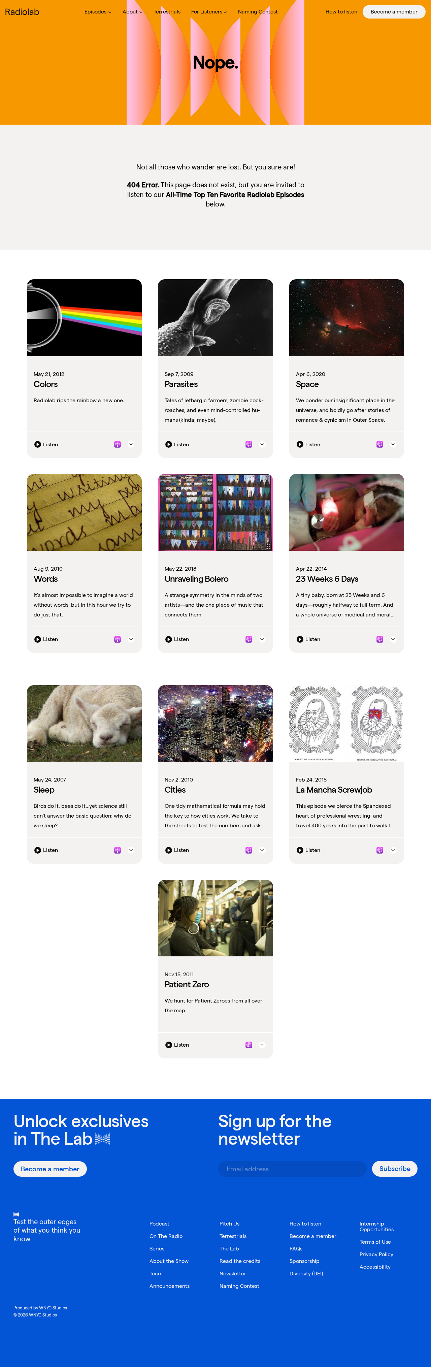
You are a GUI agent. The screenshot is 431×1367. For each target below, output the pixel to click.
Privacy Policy (376, 1254)
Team (156, 1273)
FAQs (296, 1248)
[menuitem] (98, 12)
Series (157, 1248)
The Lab (61, 1138)
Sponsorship (305, 1261)
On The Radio (166, 1236)
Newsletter (233, 1273)
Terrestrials (233, 1236)
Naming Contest (239, 1286)
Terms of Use (375, 1242)
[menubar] (252, 12)
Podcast (159, 1224)
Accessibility (375, 1267)
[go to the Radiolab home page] (23, 11)
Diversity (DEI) (306, 1273)
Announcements (170, 1286)
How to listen (305, 1224)
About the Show (169, 1261)
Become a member (313, 1236)
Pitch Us (229, 1224)
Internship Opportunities (377, 1226)
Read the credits (240, 1261)
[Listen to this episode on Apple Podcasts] (117, 444)
